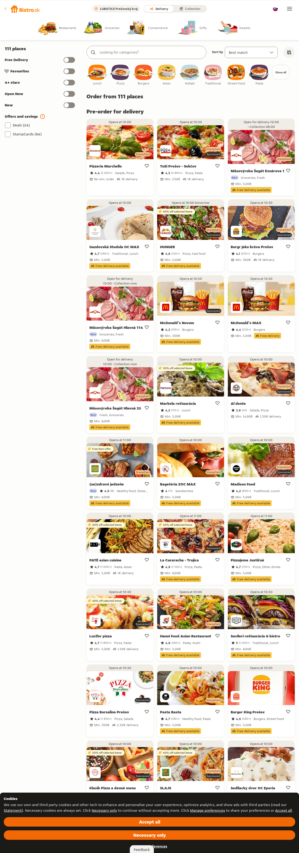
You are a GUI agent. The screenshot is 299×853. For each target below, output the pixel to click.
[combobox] (151, 52)
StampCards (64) (27, 134)
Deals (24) (21, 125)
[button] (22, 9)
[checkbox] (97, 75)
